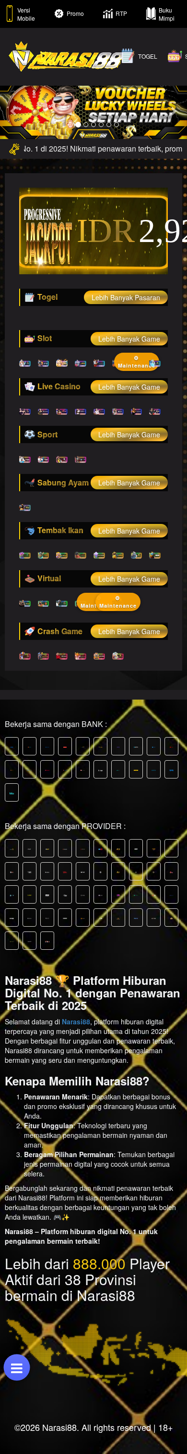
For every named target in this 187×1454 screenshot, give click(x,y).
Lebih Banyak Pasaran (126, 297)
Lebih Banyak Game (129, 339)
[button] (14, 110)
